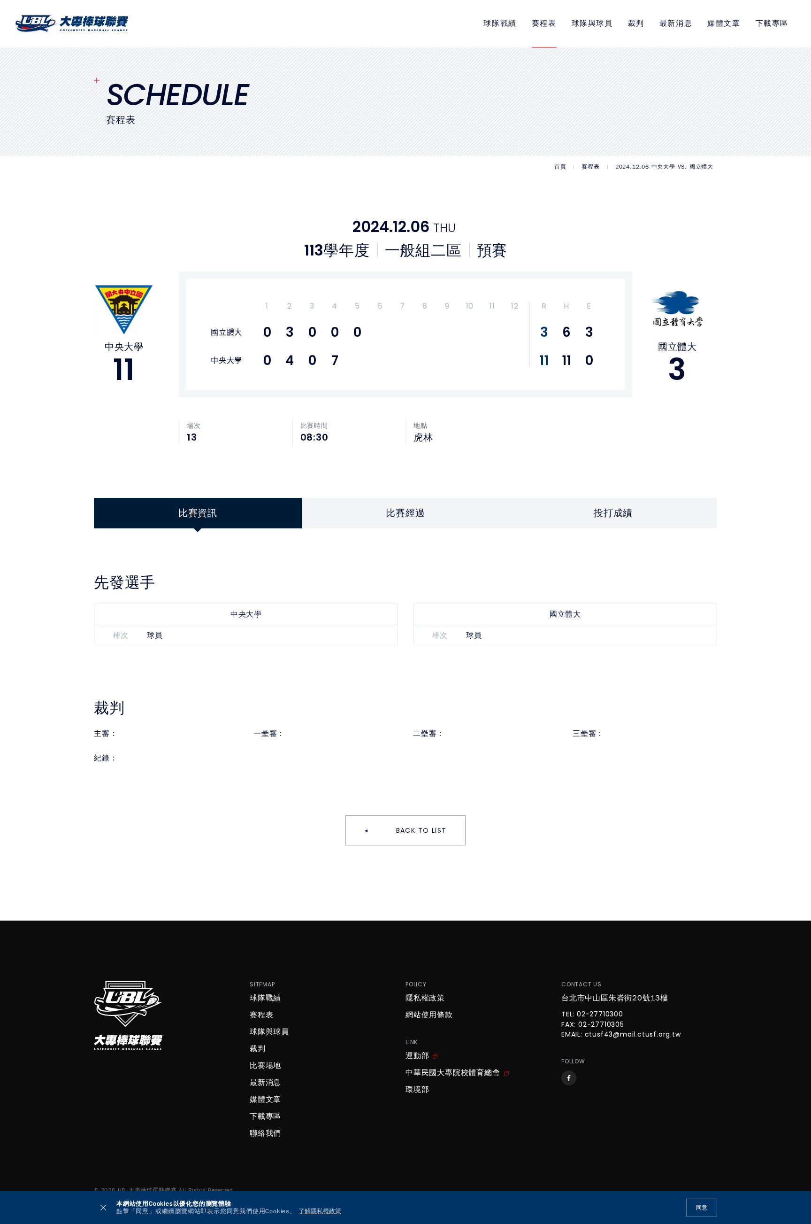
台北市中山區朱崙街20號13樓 (614, 998)
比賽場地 (265, 1065)
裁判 (636, 23)
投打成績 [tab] (613, 513)
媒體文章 (723, 23)
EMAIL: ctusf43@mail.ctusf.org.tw (621, 1034)
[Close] (103, 1207)
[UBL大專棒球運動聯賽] (72, 23)
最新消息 (675, 23)
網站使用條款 (429, 1015)
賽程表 (544, 23)
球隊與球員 (592, 23)
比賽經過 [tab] (405, 513)
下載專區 (772, 23)
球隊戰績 (499, 23)
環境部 (417, 1089)
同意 (701, 1207)
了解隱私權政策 (319, 1212)
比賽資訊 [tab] (197, 513)
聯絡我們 (265, 1133)
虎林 (423, 437)
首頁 (560, 166)
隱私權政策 (425, 998)
